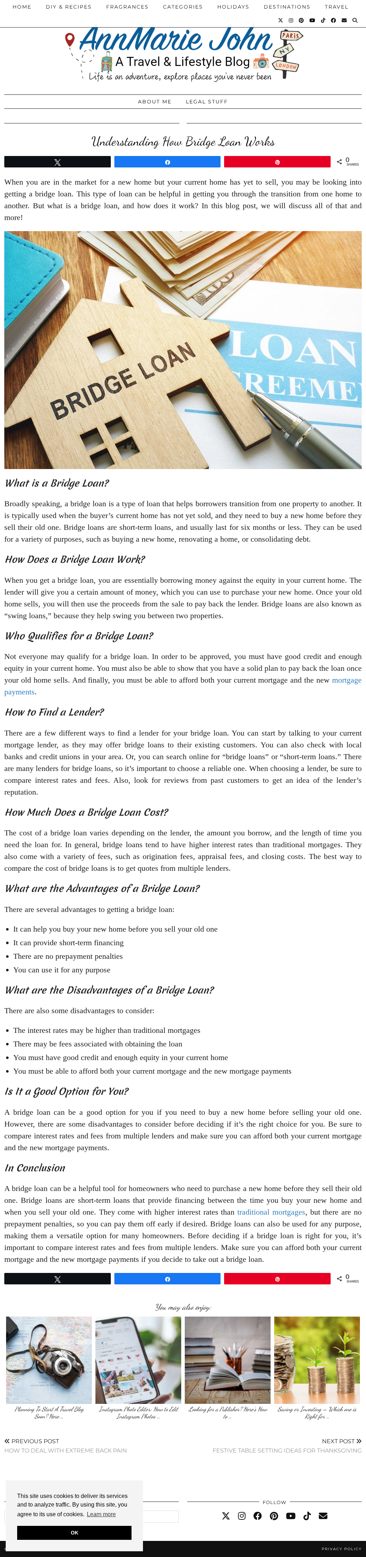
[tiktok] (307, 1516)
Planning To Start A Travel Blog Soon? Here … (49, 1412)
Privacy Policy (342, 1549)
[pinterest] (274, 1516)
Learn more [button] (101, 1514)
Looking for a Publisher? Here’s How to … (228, 1412)
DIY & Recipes (69, 7)
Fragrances (127, 7)
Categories (183, 7)
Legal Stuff (207, 101)
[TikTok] (323, 20)
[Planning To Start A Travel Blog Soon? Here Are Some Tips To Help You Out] (49, 1360)
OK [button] (74, 1533)
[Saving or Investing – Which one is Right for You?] (317, 1360)
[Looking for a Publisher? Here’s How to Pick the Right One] (228, 1360)
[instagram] (242, 1516)
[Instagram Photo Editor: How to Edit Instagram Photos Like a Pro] (138, 1360)
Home (22, 7)
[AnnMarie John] (183, 45)
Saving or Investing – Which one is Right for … (317, 1412)
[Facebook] (334, 20)
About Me (155, 101)
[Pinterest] (302, 20)
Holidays (233, 7)
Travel (336, 7)
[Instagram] (291, 20)
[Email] (344, 20)
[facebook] (257, 1516)
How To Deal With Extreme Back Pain (65, 1446)
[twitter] (226, 1516)
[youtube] (291, 1516)
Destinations (287, 7)
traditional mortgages (271, 1211)
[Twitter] (281, 20)
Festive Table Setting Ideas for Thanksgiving (287, 1446)
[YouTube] (313, 20)
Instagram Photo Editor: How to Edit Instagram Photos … (138, 1412)
